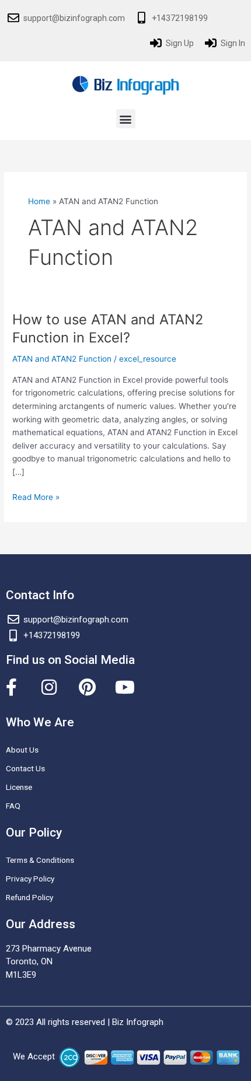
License (19, 787)
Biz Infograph (137, 1022)
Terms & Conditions (40, 860)
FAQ (13, 805)
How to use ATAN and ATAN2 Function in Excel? (107, 328)
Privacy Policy (30, 878)
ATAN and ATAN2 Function (61, 358)
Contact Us (25, 768)
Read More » (36, 496)
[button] (125, 118)
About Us (22, 749)
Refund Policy (29, 897)
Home (39, 201)
